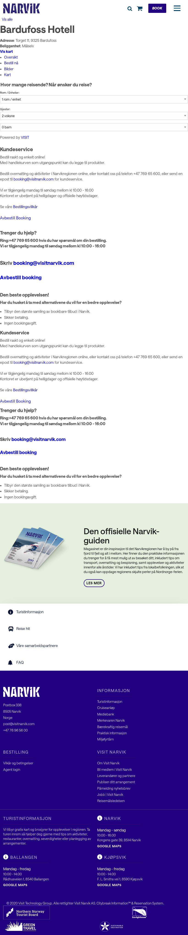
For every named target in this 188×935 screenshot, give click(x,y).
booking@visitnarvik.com (34, 179)
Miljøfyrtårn (105, 739)
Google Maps (109, 846)
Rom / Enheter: (9, 92)
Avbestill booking (20, 277)
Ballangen (23, 857)
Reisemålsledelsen (111, 801)
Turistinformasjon (30, 612)
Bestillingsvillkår (25, 206)
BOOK (157, 8)
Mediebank (105, 714)
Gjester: (5, 109)
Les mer (94, 583)
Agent (8, 769)
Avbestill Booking (15, 217)
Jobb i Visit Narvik (110, 795)
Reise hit (23, 628)
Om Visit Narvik (108, 763)
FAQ (20, 662)
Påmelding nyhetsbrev (113, 788)
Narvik (112, 818)
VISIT (25, 137)
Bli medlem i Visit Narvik (114, 769)
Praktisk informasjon (112, 733)
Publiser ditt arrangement (116, 782)
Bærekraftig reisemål (112, 727)
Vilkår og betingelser (18, 763)
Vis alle (7, 19)
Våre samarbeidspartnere (37, 645)
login (16, 769)
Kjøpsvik (115, 857)
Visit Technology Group (35, 903)
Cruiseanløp (106, 708)
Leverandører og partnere (116, 776)
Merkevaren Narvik (111, 720)
